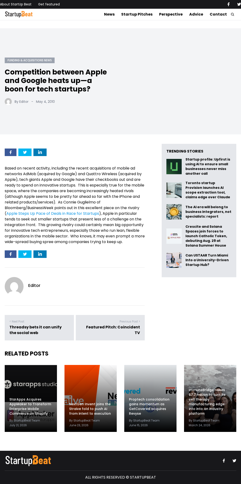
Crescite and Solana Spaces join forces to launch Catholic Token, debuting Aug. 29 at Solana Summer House (206, 236)
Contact (218, 14)
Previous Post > (130, 321)
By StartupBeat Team (24, 420)
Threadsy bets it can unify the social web (35, 329)
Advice (196, 14)
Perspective (171, 14)
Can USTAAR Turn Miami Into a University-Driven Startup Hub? (207, 260)
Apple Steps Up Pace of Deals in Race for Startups (52, 213)
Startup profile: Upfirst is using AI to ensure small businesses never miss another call (207, 166)
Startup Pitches (137, 14)
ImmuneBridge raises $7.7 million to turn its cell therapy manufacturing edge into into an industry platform (207, 402)
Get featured (49, 4)
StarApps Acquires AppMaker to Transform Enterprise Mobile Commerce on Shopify (30, 406)
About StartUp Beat (16, 4)
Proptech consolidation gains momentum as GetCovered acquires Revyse (149, 406)
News (109, 14)
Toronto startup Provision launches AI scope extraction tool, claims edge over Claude (208, 190)
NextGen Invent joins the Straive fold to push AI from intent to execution (90, 409)
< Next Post (16, 321)
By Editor (21, 101)
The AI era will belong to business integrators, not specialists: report (208, 212)
